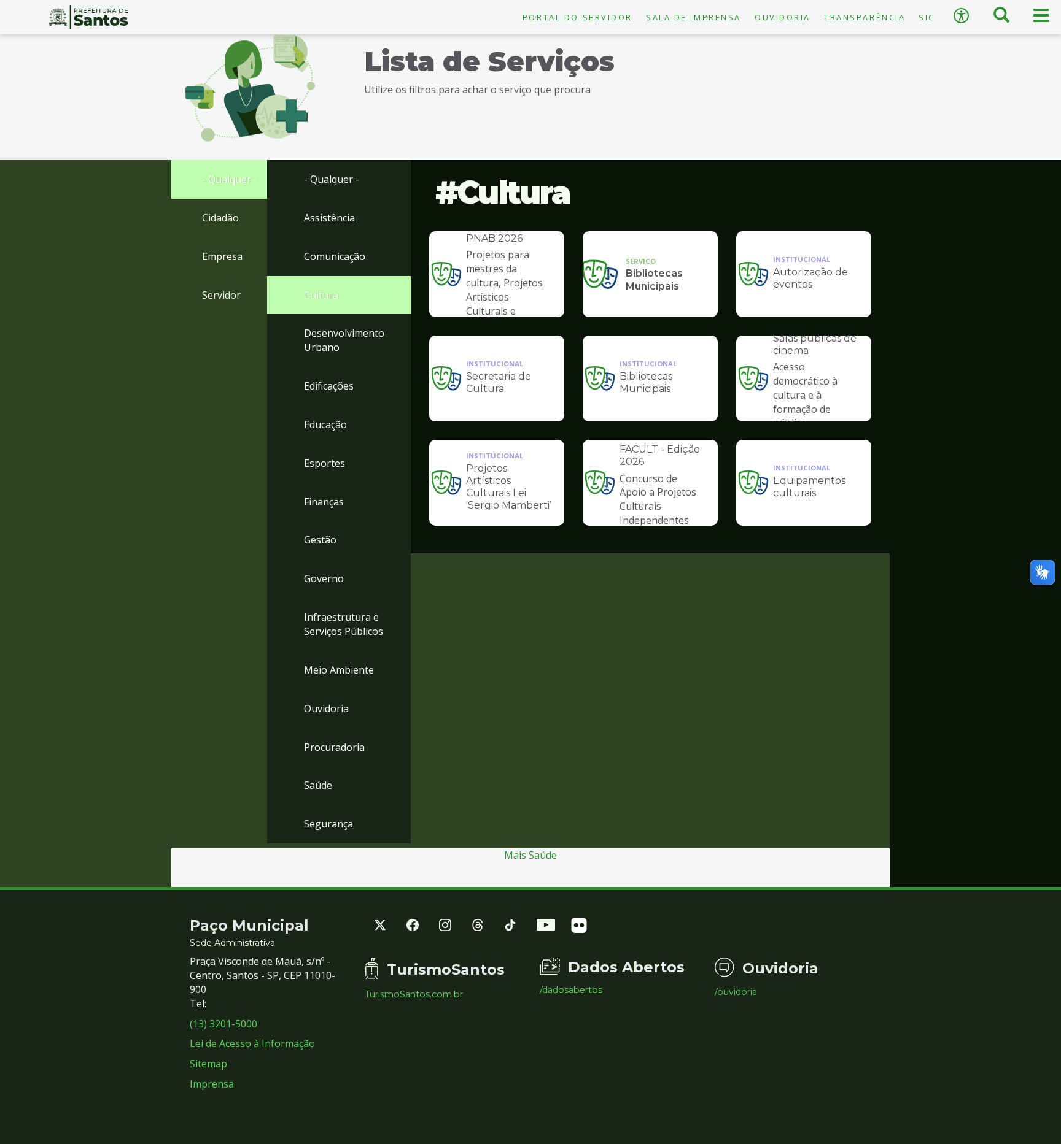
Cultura (321, 295)
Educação (325, 424)
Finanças (324, 502)
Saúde (318, 785)
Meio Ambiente (339, 670)
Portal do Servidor (577, 17)
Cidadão (220, 218)
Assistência (329, 218)
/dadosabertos (571, 990)
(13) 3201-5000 (223, 1024)
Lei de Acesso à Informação (252, 1043)
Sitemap (208, 1063)
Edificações (329, 386)
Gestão (320, 540)
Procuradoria (334, 747)
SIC (927, 17)
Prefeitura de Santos (88, 17)
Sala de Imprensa (693, 17)
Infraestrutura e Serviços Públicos (343, 624)
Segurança (328, 824)
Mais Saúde (530, 855)
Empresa (222, 256)
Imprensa (212, 1084)
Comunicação (334, 256)
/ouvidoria (736, 992)
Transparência (864, 17)
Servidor (221, 295)
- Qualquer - (229, 179)
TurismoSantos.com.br (414, 994)
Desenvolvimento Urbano (344, 340)
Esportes (324, 463)
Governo (324, 578)
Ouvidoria (782, 17)
